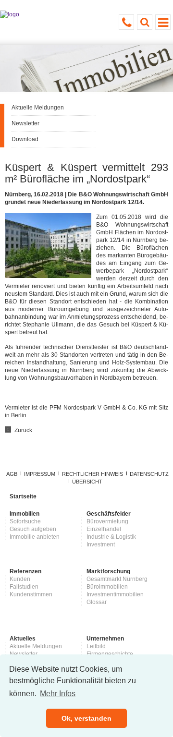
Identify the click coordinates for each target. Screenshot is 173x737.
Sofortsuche (25, 521)
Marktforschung (108, 571)
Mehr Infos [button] (57, 693)
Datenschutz (149, 474)
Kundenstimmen (31, 594)
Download (25, 139)
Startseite (23, 496)
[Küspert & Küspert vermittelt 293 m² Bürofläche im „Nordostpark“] (48, 276)
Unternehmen (105, 638)
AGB (11, 474)
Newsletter (25, 123)
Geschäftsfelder (108, 513)
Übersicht (87, 481)
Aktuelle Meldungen (38, 107)
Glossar (96, 602)
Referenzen (25, 571)
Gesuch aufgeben (33, 529)
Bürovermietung (107, 521)
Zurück (23, 430)
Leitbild (96, 646)
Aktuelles (23, 638)
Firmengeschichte (109, 654)
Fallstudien (24, 586)
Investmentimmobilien (115, 594)
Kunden (20, 579)
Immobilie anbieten (35, 536)
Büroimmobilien (107, 586)
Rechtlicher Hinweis (92, 474)
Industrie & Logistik (111, 536)
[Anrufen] (126, 22)
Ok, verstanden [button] (86, 718)
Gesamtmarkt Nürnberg (117, 579)
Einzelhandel (103, 529)
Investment (100, 544)
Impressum (39, 474)
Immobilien (24, 513)
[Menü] (163, 22)
